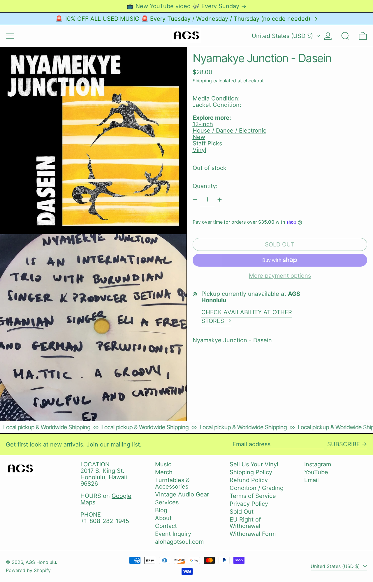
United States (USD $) (283, 35)
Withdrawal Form (253, 533)
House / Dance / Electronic (229, 130)
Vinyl (199, 149)
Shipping (202, 81)
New (199, 136)
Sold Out (242, 511)
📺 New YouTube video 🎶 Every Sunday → (186, 6)
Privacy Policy (249, 503)
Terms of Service (253, 495)
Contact (166, 525)
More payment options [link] (280, 275)
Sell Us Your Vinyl (254, 464)
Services (167, 502)
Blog (161, 510)
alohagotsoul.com (179, 541)
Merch (164, 472)
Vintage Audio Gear (182, 494)
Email (311, 480)
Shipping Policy (251, 472)
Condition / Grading (257, 487)
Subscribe (343, 444)
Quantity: (205, 186)
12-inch (203, 124)
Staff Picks (207, 143)
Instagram (317, 464)
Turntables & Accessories (172, 483)
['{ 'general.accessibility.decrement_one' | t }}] (195, 199)
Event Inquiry (173, 533)
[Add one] (219, 199)
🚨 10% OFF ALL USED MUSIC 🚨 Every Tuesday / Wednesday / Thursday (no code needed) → (186, 18)
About (163, 518)
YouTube (316, 472)
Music (163, 464)
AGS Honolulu (41, 562)
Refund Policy (249, 480)
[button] (345, 36)
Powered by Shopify (28, 570)
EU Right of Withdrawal (245, 522)
